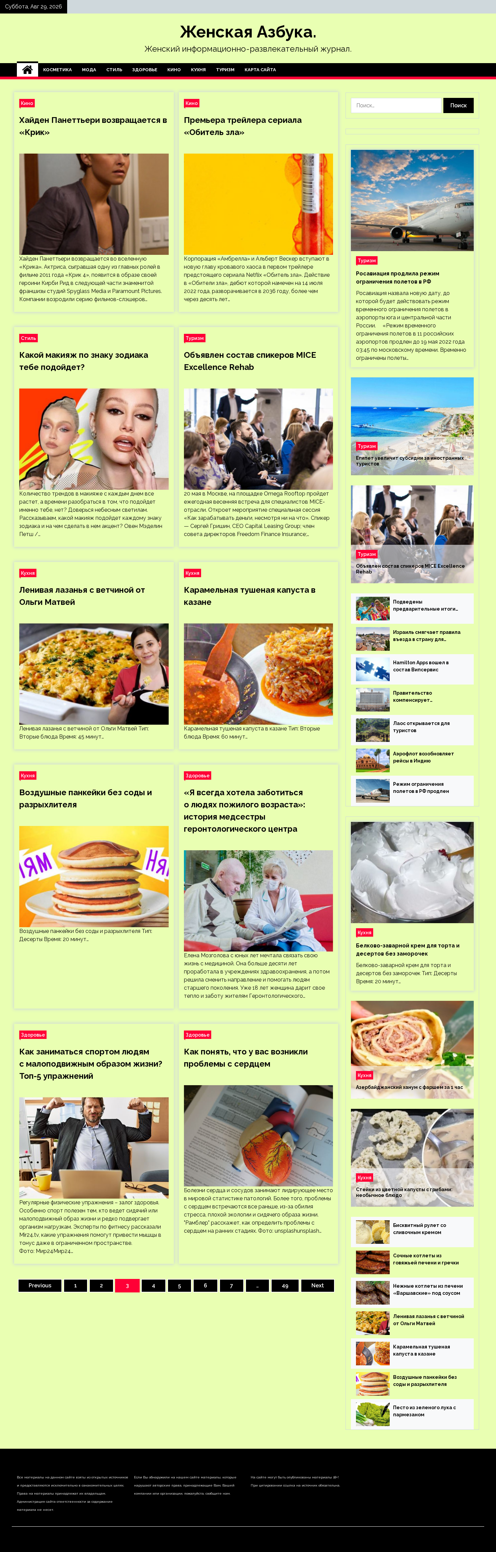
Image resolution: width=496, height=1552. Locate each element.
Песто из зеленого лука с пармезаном (424, 1411)
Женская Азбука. (248, 31)
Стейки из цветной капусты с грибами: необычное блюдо (404, 1192)
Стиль (114, 69)
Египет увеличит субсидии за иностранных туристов (410, 460)
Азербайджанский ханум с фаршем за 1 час (409, 1087)
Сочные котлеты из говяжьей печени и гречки (426, 1259)
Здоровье (144, 69)
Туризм (225, 69)
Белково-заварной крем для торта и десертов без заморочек (408, 949)
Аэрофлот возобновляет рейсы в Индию (423, 757)
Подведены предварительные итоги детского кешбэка (424, 606)
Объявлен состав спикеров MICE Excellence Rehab (410, 568)
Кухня (198, 69)
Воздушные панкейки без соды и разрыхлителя (425, 1380)
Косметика (57, 69)
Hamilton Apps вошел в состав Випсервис (421, 666)
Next (317, 1285)
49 (285, 1285)
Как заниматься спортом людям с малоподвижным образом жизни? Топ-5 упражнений (90, 1064)
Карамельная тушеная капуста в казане (421, 1350)
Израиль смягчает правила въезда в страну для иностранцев (427, 636)
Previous (40, 1285)
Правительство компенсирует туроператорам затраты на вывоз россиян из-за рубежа (428, 697)
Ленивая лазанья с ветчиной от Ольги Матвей (428, 1320)
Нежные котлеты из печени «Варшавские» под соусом (428, 1289)
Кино (174, 69)
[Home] (27, 70)
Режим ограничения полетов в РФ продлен (421, 787)
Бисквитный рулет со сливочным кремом (419, 1229)
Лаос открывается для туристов (421, 727)
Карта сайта (260, 69)
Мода (89, 69)
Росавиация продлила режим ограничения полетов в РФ (397, 277)
